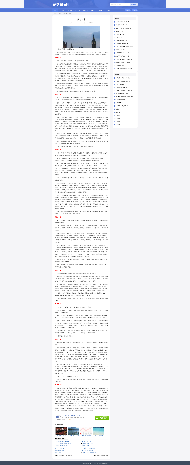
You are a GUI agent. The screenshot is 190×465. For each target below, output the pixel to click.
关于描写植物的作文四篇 (121, 93)
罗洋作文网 (92, 463)
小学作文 (62, 10)
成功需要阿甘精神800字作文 (122, 43)
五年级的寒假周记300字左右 (62, 441)
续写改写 (117, 121)
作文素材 (109, 10)
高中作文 (77, 10)
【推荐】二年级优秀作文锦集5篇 (123, 59)
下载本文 (91, 23)
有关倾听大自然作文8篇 (121, 40)
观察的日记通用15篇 (120, 49)
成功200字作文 (119, 31)
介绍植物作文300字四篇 (121, 87)
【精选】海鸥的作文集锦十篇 (122, 81)
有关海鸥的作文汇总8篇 (121, 25)
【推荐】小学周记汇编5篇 (88, 448)
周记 (70, 13)
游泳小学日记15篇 (119, 84)
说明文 (117, 109)
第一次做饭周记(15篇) (102, 455)
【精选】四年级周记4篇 (61, 445)
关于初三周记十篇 (86, 441)
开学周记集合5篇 (119, 34)
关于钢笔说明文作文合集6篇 (122, 53)
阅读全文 (86, 23)
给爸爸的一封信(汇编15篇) (122, 106)
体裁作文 (85, 10)
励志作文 (117, 112)
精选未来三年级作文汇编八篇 (122, 62)
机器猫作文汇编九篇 (120, 99)
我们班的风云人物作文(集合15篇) (123, 28)
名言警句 (117, 118)
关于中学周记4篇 (59, 448)
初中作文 (69, 10)
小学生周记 (58, 452)
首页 (55, 10)
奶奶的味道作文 (119, 102)
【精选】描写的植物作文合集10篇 (123, 90)
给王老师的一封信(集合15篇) (122, 78)
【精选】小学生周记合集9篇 (89, 452)
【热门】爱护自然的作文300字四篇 (124, 46)
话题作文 (93, 10)
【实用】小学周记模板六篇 (65, 455)
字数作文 (101, 10)
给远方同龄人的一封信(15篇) (122, 21)
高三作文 (117, 124)
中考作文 (117, 115)
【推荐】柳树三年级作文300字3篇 (123, 68)
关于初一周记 (85, 445)
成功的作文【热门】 (120, 65)
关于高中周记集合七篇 (87, 450)
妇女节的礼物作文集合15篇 (122, 56)
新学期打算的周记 (59, 450)
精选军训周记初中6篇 (87, 443)
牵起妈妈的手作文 (119, 37)
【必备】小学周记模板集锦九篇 (63, 443)
